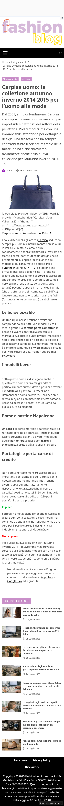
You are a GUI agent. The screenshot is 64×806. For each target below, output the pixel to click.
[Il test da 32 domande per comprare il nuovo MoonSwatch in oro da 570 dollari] (11, 632)
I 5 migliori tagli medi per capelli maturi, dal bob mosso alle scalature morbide (42, 705)
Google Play (14, 581)
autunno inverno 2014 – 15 (18, 268)
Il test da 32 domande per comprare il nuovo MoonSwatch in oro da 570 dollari (41, 631)
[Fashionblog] (32, 32)
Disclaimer (32, 767)
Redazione (20, 760)
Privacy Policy (41, 760)
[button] (60, 53)
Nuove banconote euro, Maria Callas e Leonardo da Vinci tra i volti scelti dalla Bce (42, 686)
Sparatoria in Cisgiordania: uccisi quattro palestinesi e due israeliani (41, 668)
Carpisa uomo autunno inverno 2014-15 (26, 233)
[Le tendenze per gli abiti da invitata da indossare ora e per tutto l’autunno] (11, 651)
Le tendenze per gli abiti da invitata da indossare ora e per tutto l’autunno (41, 650)
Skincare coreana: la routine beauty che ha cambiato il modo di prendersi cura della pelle (42, 611)
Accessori (26, 78)
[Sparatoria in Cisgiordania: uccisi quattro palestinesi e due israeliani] (11, 670)
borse (41, 275)
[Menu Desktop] (5, 53)
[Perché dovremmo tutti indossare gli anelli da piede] (11, 745)
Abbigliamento (10, 78)
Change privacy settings (51, 803)
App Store (47, 577)
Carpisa (43, 240)
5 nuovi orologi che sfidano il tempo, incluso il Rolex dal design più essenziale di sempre (42, 724)
